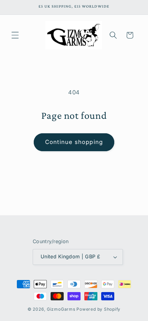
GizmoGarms (61, 309)
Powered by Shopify (98, 309)
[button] (15, 35)
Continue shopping (74, 141)
